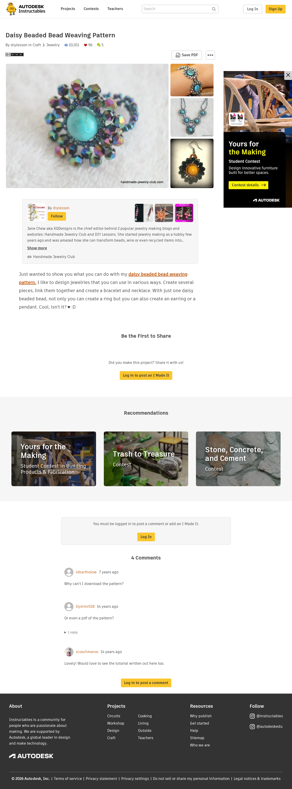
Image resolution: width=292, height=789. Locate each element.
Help (194, 730)
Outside (144, 730)
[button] (210, 55)
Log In (252, 9)
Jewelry (53, 45)
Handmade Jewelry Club (54, 256)
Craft (37, 45)
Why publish (201, 716)
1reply (73, 632)
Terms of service (68, 778)
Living (143, 723)
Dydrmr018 (85, 606)
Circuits (113, 716)
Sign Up (275, 9)
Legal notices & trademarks (257, 778)
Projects (68, 8)
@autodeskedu (269, 726)
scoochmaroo (87, 652)
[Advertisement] (258, 139)
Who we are (200, 745)
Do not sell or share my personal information (191, 778)
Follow (57, 216)
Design (113, 730)
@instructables (269, 716)
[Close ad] (288, 75)
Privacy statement (101, 778)
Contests (91, 8)
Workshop (115, 723)
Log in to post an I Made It (146, 375)
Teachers (115, 8)
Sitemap (197, 737)
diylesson (19, 45)
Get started (199, 723)
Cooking (145, 716)
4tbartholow (86, 572)
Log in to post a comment (146, 682)
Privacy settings (135, 778)
